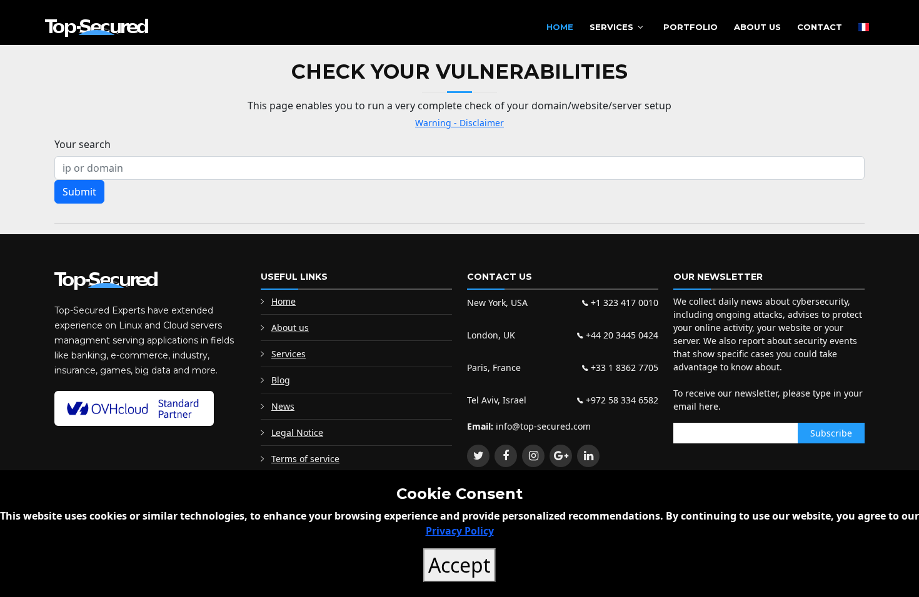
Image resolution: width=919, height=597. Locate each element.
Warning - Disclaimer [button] (459, 123)
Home (559, 27)
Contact (819, 27)
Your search (82, 144)
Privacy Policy (460, 531)
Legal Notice (297, 432)
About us (290, 327)
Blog (280, 380)
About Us (757, 27)
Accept (459, 564)
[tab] (64, 209)
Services (611, 27)
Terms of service (305, 459)
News (282, 406)
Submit (79, 192)
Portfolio (690, 27)
